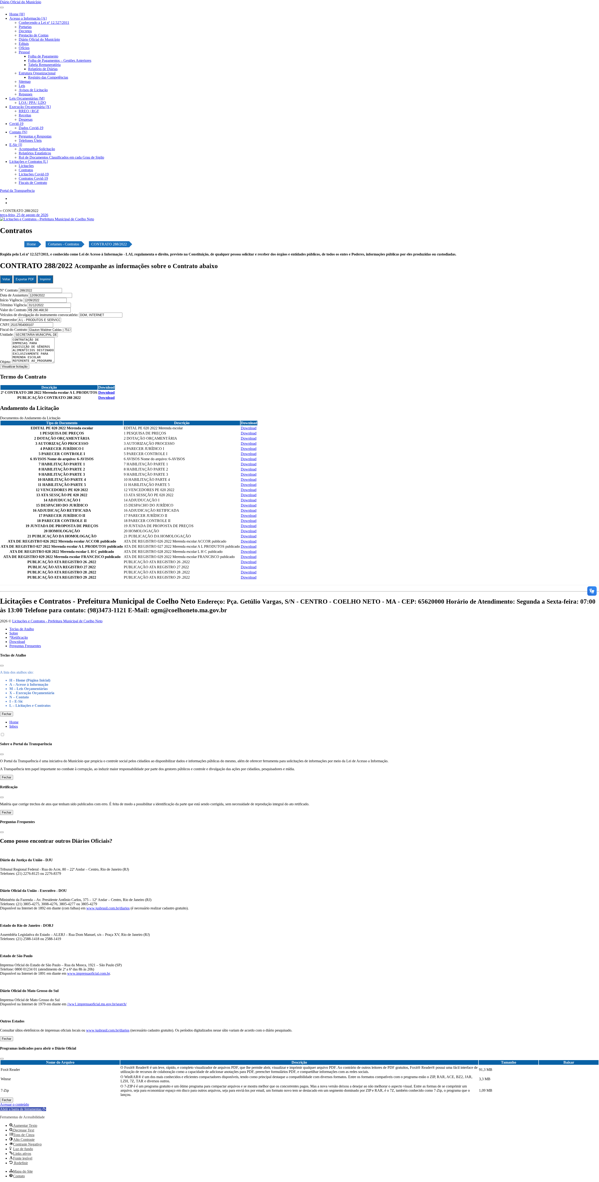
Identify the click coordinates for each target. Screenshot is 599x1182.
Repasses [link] (25, 94)
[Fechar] (2, 665)
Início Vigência (11, 300)
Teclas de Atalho (21, 629)
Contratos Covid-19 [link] (33, 178)
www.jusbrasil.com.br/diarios (108, 908)
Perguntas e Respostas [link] (35, 136)
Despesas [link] (26, 119)
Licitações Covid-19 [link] (34, 174)
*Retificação (18, 637)
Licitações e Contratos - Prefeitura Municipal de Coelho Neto (57, 621)
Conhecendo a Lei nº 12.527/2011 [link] (44, 23)
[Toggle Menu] (2, 7)
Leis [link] (22, 86)
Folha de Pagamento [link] (43, 56)
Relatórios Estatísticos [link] (35, 153)
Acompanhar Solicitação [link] (37, 149)
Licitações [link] (26, 166)
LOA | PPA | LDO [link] (32, 103)
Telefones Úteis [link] (30, 140)
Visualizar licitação (14, 366)
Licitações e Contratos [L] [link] (28, 162)
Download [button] (106, 392)
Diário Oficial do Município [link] (39, 39)
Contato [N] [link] (18, 132)
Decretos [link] (25, 31)
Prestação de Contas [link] (33, 35)
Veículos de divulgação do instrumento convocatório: (39, 315)
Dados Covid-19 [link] (31, 128)
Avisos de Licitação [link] (33, 90)
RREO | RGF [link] (29, 111)
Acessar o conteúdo (14, 1104)
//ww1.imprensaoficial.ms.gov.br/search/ (97, 1004)
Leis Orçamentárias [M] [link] (26, 98)
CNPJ (5, 325)
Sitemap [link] (25, 82)
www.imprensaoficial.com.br (88, 973)
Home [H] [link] (17, 14)
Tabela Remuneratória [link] (44, 65)
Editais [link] (24, 44)
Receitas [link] (25, 115)
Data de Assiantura (14, 295)
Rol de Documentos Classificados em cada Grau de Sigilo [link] (61, 157)
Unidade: (7, 334)
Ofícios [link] (24, 48)
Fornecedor (9, 320)
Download (17, 642)
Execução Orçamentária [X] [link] (30, 107)
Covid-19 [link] (16, 124)
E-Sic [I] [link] (15, 145)
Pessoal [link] (24, 52)
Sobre (13, 633)
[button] (23, 1109)
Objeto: (6, 362)
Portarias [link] (25, 27)
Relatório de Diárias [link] (43, 69)
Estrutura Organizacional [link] (37, 73)
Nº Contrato (9, 290)
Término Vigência (14, 305)
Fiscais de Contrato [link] (33, 183)
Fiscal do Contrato (14, 330)
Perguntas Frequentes (25, 646)
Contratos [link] (26, 170)
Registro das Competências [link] (48, 77)
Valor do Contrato (13, 310)
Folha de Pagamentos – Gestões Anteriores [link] (59, 60)
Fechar (6, 714)
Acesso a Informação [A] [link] (28, 18)
